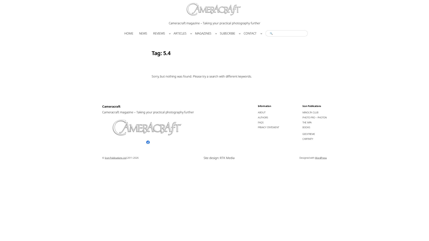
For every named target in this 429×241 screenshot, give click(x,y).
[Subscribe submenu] (240, 33)
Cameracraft (111, 106)
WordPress (321, 157)
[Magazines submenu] (216, 33)
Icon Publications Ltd (116, 157)
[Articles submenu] (191, 33)
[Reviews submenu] (170, 33)
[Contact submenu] (261, 33)
